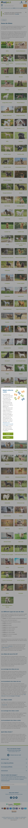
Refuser (8, 437)
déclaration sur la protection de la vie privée (8, 423)
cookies (6, 425)
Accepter (8, 434)
